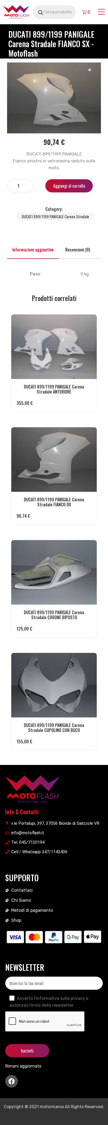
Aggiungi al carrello (69, 186)
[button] (90, 70)
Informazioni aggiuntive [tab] (33, 249)
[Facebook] (11, 1081)
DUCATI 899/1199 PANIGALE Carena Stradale (55, 216)
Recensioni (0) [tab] (77, 249)
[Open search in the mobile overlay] (60, 12)
